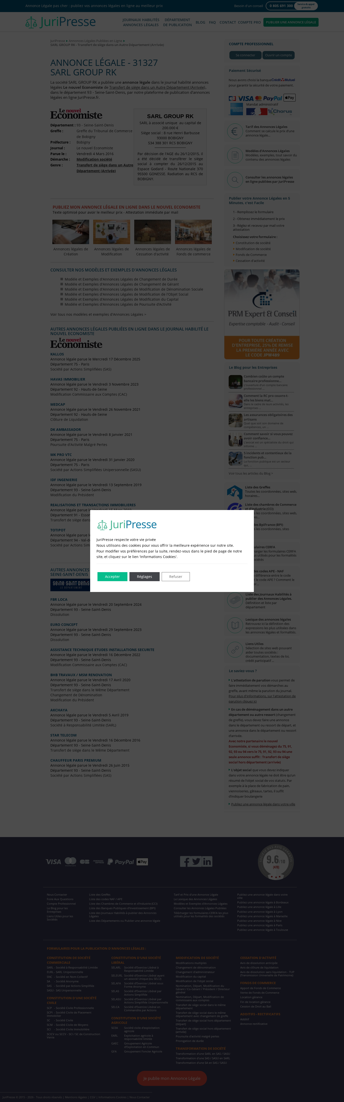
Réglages (144, 576)
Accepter (112, 576)
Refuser (175, 576)
